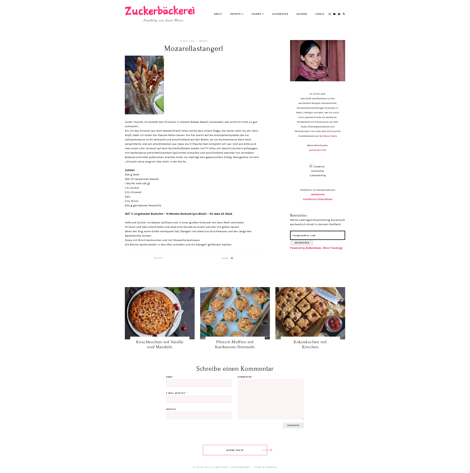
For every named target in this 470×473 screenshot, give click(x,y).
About (218, 14)
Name (170, 377)
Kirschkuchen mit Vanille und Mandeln (159, 344)
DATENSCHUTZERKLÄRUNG (317, 199)
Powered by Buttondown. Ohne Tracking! (316, 248)
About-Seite (330, 136)
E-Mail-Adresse (176, 393)
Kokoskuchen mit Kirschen (310, 344)
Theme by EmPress (265, 467)
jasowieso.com (317, 149)
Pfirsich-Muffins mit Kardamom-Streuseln (235, 344)
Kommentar (246, 377)
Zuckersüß (280, 14)
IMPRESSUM (317, 194)
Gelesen (302, 14)
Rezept (203, 41)
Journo (256, 14)
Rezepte (235, 14)
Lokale (319, 14)
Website (171, 409)
